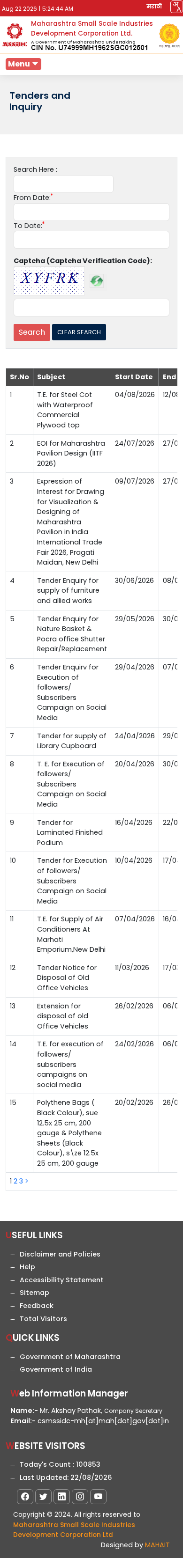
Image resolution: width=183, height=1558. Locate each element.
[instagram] (80, 1496)
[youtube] (98, 1496)
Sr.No (19, 377)
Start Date (134, 377)
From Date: (32, 197)
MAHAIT (157, 1545)
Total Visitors (43, 1318)
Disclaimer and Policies (60, 1254)
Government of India (56, 1369)
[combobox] (176, 6)
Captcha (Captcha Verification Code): (83, 260)
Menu (19, 64)
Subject (51, 377)
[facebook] (25, 1496)
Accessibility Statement (62, 1280)
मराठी (154, 6)
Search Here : (35, 169)
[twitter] (43, 1496)
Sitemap (34, 1292)
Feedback (36, 1305)
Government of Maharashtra (70, 1356)
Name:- (24, 1410)
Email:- (23, 1421)
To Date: (28, 225)
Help (27, 1266)
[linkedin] (61, 1496)
